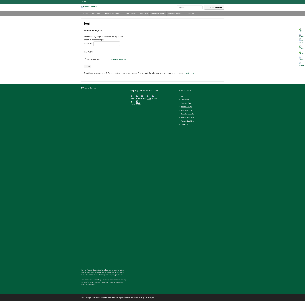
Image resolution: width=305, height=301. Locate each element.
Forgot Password (118, 59)
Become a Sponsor (187, 117)
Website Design (136, 298)
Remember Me (92, 59)
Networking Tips (186, 110)
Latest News (96, 13)
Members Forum (158, 13)
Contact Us (189, 13)
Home (85, 13)
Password (88, 52)
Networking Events (112, 13)
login (182, 96)
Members (144, 13)
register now (189, 73)
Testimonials (131, 13)
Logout (83, 2)
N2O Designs (149, 298)
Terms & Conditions (187, 121)
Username (88, 44)
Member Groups (175, 13)
